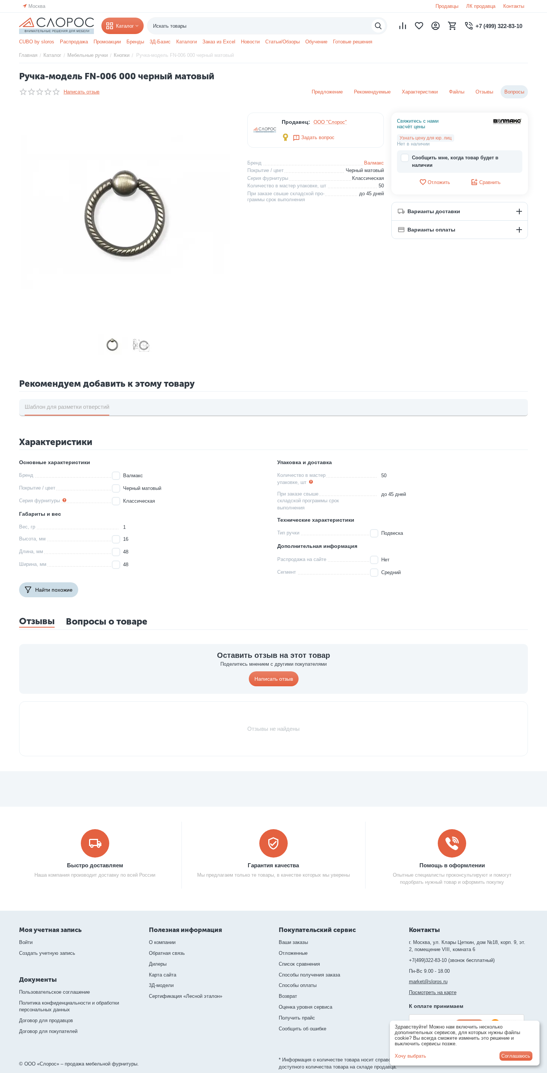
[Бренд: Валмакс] (507, 121)
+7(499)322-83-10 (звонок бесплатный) (452, 960)
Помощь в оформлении (452, 865)
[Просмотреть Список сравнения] (402, 26)
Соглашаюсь (515, 1056)
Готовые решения (352, 42)
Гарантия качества (273, 865)
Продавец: (296, 122)
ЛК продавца (480, 6)
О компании (162, 942)
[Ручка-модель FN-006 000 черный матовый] (127, 219)
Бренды (135, 42)
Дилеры (157, 964)
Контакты (513, 6)
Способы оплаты (298, 985)
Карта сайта (162, 975)
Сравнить (490, 182)
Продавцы (447, 6)
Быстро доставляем (95, 865)
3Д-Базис (160, 42)
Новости (250, 42)
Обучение (316, 42)
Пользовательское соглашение (54, 992)
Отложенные (293, 953)
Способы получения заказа (309, 975)
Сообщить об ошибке (302, 1028)
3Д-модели (161, 985)
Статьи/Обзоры (282, 42)
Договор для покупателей (48, 1031)
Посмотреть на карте (432, 992)
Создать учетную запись (47, 953)
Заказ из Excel (218, 42)
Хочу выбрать (410, 1056)
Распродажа (74, 42)
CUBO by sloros (36, 42)
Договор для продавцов (46, 1020)
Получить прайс (297, 1018)
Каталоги (186, 42)
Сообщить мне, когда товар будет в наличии (455, 161)
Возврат (288, 996)
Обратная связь (167, 953)
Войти (26, 942)
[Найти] (378, 26)
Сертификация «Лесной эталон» (185, 996)
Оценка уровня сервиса (305, 1007)
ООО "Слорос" (330, 122)
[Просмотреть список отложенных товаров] (419, 26)
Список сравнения (299, 964)
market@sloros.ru (428, 981)
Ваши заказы (293, 942)
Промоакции (107, 42)
